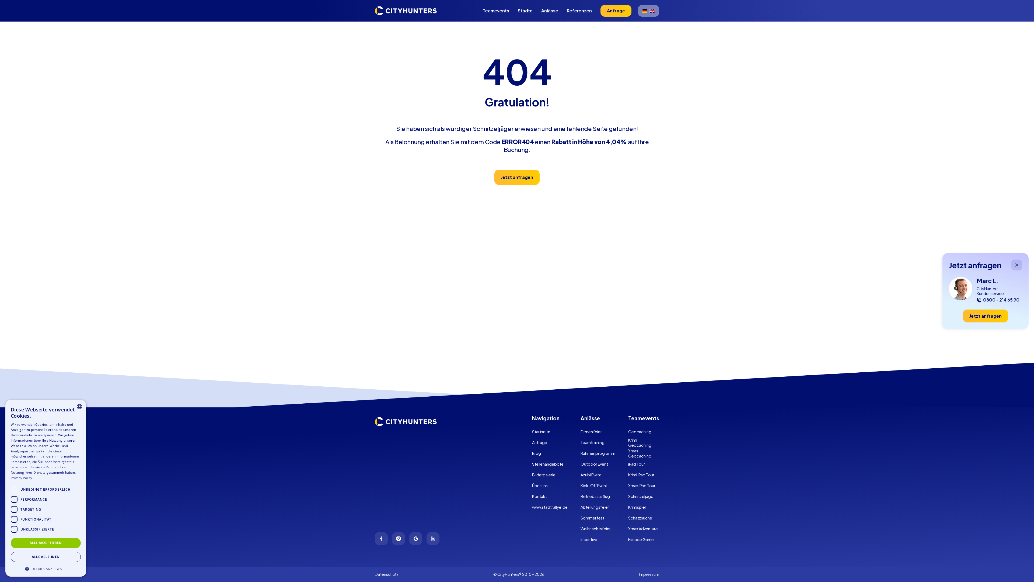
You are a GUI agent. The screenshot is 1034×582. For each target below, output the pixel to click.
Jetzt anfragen (517, 177)
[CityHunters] (406, 11)
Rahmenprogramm (598, 453)
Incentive (589, 539)
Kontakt (539, 496)
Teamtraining (593, 442)
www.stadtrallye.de (550, 507)
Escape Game (641, 539)
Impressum (649, 574)
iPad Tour (636, 464)
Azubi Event (591, 474)
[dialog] (45, 488)
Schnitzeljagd (641, 496)
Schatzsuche (640, 517)
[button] (46, 568)
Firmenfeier (591, 431)
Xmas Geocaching (639, 453)
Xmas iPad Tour (641, 485)
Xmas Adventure (643, 528)
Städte (525, 10)
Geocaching (639, 431)
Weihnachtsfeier (596, 528)
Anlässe (549, 10)
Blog (536, 453)
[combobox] (79, 406)
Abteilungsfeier (595, 507)
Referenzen (579, 10)
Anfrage (539, 442)
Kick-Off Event (594, 485)
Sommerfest (592, 517)
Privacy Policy (21, 478)
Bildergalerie (544, 474)
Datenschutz (387, 574)
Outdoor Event (594, 464)
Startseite (541, 431)
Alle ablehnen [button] (46, 557)
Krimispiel (637, 507)
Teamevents (496, 10)
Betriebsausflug (595, 496)
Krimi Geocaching (639, 443)
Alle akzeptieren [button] (46, 543)
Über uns (540, 485)
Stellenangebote (548, 464)
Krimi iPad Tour (641, 474)
